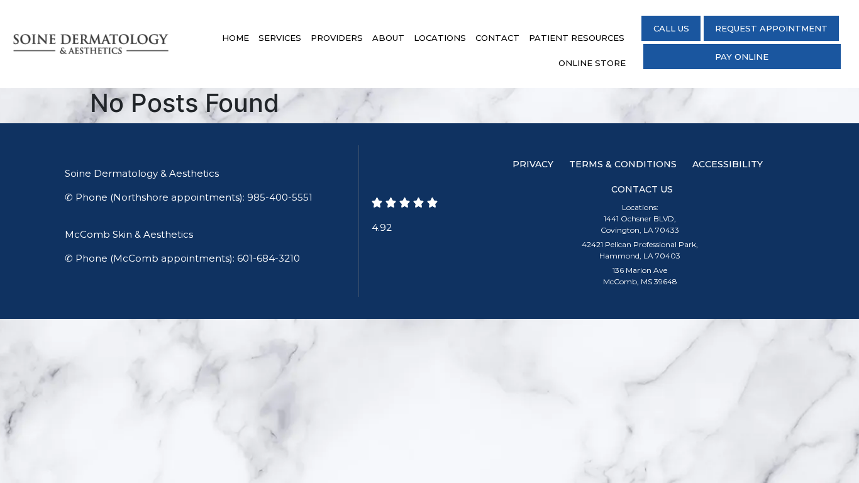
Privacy (533, 164)
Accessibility (727, 164)
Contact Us (642, 189)
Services (279, 38)
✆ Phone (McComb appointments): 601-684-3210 (182, 258)
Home (235, 38)
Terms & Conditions (623, 164)
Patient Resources (576, 38)
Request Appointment (771, 28)
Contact (497, 38)
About (388, 38)
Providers (337, 38)
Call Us (671, 28)
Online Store (592, 63)
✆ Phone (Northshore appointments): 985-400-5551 (189, 197)
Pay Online (741, 57)
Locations (440, 38)
